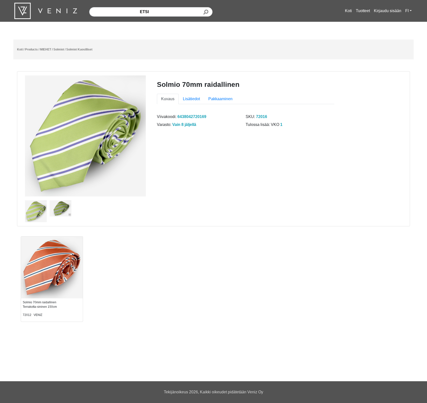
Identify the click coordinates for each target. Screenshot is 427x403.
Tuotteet (363, 11)
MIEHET (45, 49)
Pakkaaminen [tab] (220, 99)
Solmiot (58, 49)
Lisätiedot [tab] (191, 99)
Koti (348, 11)
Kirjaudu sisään (387, 11)
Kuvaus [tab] (167, 99)
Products (31, 49)
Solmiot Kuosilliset (79, 49)
